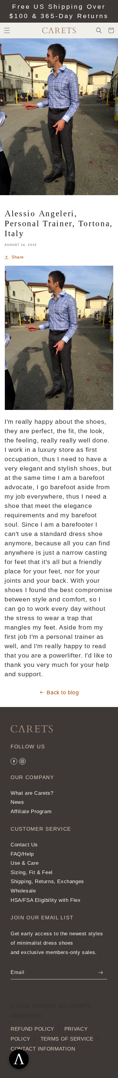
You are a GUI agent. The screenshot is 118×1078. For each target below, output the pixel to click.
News (17, 802)
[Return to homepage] (32, 729)
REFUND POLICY (32, 1029)
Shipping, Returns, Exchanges (47, 881)
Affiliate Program (31, 811)
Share (17, 257)
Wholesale (23, 891)
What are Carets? (32, 793)
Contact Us (24, 845)
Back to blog (63, 693)
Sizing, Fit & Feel (32, 872)
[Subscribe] (100, 972)
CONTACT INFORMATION (43, 1049)
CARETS (44, 1006)
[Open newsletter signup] (19, 1059)
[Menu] (7, 30)
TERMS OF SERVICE (67, 1039)
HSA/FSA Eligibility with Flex (45, 900)
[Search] (99, 30)
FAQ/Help (22, 854)
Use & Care (25, 863)
